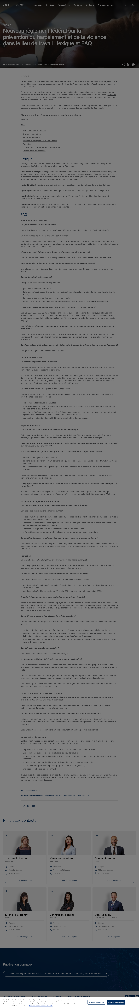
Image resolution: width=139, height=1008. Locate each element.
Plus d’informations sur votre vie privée (41, 1006)
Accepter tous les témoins (116, 1002)
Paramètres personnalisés (96, 1002)
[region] (69, 1002)
